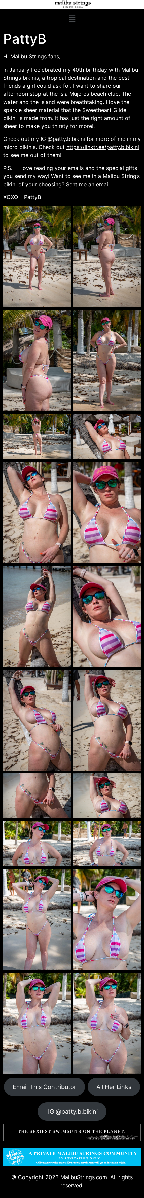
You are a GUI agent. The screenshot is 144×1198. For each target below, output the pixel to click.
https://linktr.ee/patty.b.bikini (102, 147)
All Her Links (113, 1086)
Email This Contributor (44, 1086)
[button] (72, 18)
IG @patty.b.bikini (72, 1111)
